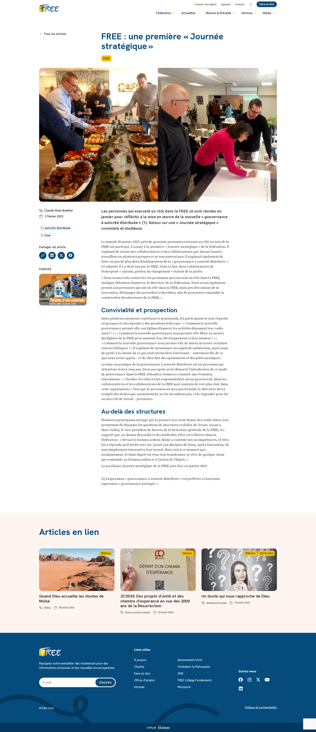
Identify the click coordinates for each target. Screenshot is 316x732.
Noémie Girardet (216, 603)
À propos (140, 660)
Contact (239, 4)
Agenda (225, 4)
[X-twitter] (258, 679)
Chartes (139, 666)
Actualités (188, 13)
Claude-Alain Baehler (58, 210)
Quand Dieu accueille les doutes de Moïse (71, 598)
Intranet (139, 687)
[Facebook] (240, 679)
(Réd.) (47, 607)
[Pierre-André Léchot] (122, 611)
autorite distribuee (57, 228)
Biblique (106, 553)
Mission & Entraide (218, 13)
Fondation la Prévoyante (194, 666)
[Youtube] (267, 679)
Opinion (187, 553)
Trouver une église (205, 4)
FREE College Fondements (195, 680)
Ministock (184, 687)
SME (180, 673)
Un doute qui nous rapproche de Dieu (236, 596)
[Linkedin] (240, 688)
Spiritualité (266, 553)
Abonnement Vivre (190, 660)
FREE (106, 58)
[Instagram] (249, 679)
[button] (52, 255)
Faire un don (142, 673)
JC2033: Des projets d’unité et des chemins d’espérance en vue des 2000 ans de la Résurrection (155, 600)
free (47, 235)
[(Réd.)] (40, 607)
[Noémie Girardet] (203, 602)
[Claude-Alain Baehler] (41, 210)
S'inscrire (105, 682)
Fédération (163, 13)
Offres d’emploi (144, 680)
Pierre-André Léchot (137, 612)
